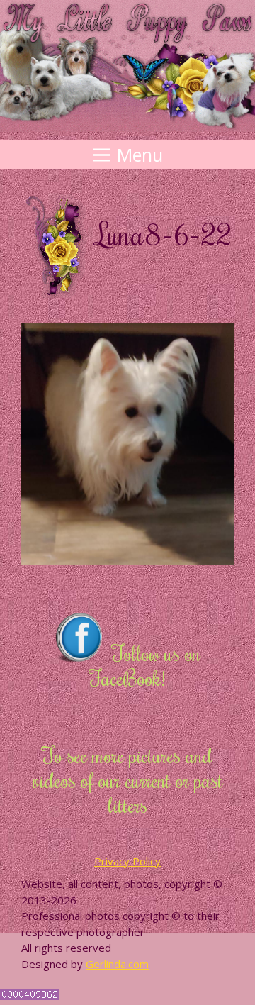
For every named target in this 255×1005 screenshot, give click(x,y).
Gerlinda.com (117, 964)
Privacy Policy (127, 861)
